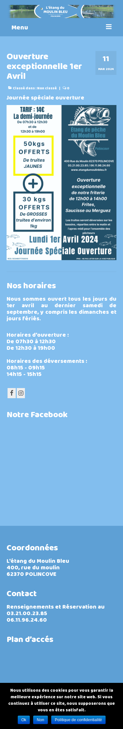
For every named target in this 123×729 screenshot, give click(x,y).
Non (40, 720)
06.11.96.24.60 (27, 620)
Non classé (47, 88)
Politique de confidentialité (78, 720)
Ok (23, 720)
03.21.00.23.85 (27, 614)
